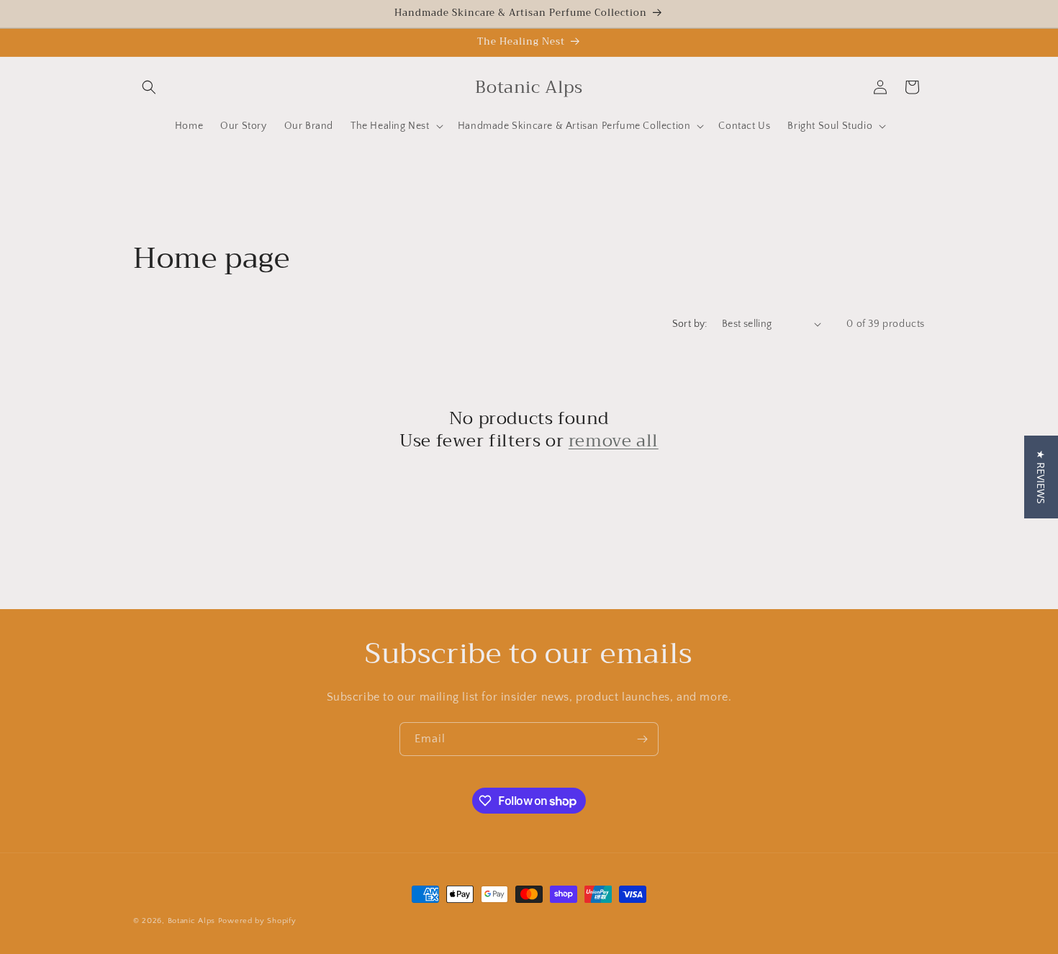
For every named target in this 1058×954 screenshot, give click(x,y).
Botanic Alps (191, 921)
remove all (614, 441)
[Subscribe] (642, 739)
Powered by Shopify (257, 921)
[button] (149, 87)
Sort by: (689, 324)
